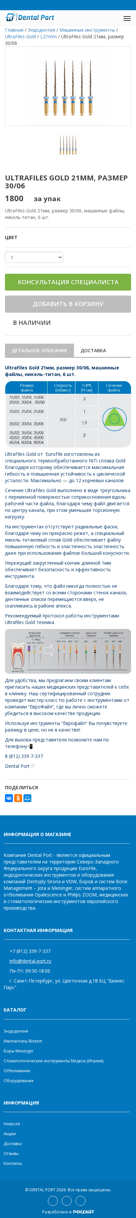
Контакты (13, 1163)
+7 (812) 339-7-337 (30, 951)
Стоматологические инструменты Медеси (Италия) (53, 1061)
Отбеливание (17, 1071)
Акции (10, 1134)
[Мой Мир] (27, 798)
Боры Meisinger (19, 1051)
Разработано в (57, 1212)
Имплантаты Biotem (23, 1041)
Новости (12, 1124)
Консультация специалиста (68, 282)
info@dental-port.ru (30, 961)
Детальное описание (39, 350)
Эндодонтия (16, 1031)
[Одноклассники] (18, 798)
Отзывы (11, 1153)
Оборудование (19, 1080)
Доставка (93, 350)
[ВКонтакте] (9, 798)
